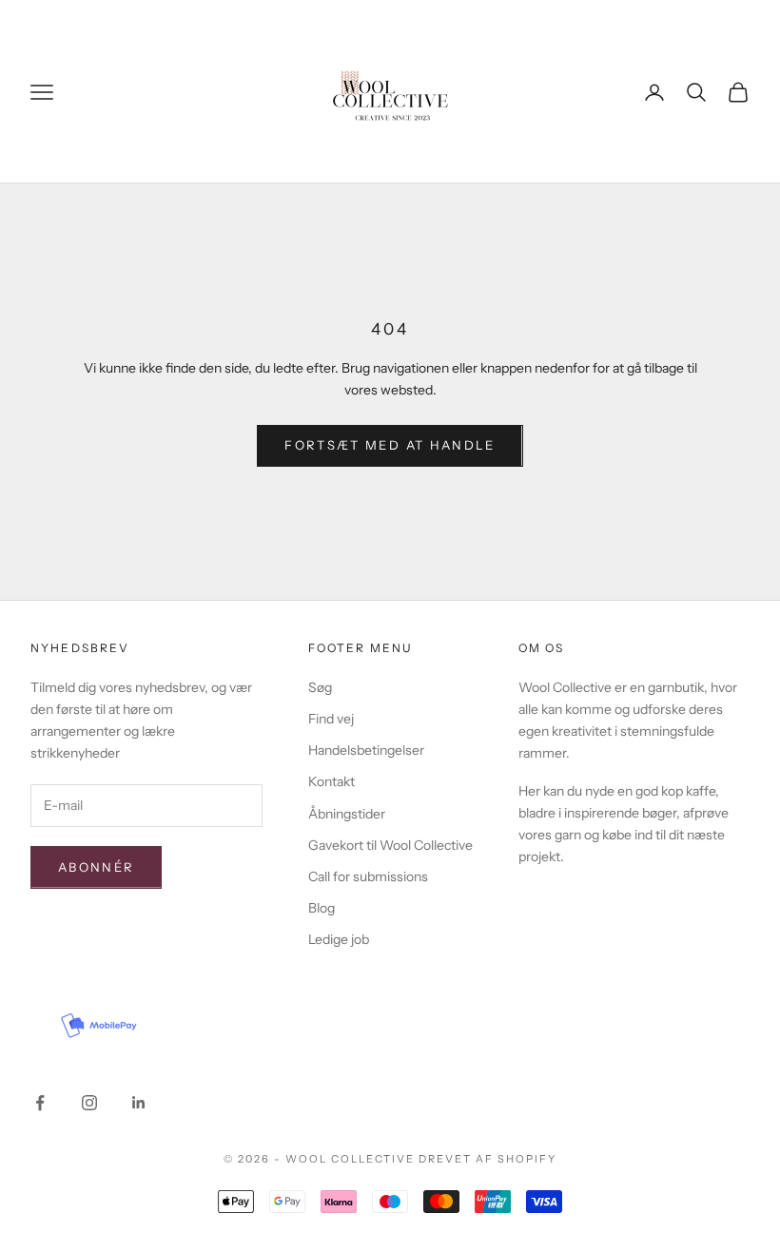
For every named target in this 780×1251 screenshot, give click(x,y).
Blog (321, 907)
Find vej (331, 718)
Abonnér (96, 867)
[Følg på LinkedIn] (138, 1102)
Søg (320, 687)
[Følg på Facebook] (39, 1102)
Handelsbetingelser (366, 750)
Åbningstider (346, 813)
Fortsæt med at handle (389, 444)
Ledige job (338, 939)
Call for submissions (368, 876)
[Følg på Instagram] (89, 1102)
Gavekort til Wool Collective (390, 845)
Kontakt (331, 781)
